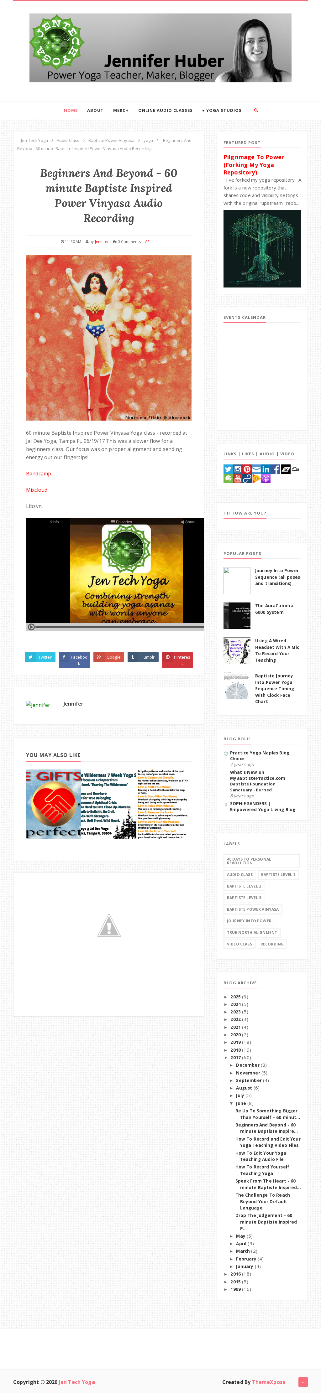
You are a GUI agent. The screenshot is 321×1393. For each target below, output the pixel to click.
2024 (236, 1004)
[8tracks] (247, 478)
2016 (236, 1274)
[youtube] (237, 478)
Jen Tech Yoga (77, 1382)
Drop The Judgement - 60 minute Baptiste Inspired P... (266, 1222)
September (249, 1080)
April (242, 1243)
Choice (237, 758)
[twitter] (228, 468)
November (248, 1073)
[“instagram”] (237, 468)
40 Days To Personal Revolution (249, 861)
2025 (236, 997)
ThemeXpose (269, 1382)
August (244, 1088)
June (241, 1103)
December (248, 1065)
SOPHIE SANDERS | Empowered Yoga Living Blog (262, 806)
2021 (236, 1027)
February (246, 1259)
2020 (236, 1035)
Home (71, 110)
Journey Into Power (249, 921)
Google (114, 657)
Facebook (79, 660)
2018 (236, 1050)
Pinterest (182, 660)
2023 (236, 1012)
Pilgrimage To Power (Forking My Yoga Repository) (254, 164)
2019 (236, 1042)
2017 (236, 1057)
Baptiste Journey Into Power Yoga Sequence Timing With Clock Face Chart (274, 688)
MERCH (121, 110)
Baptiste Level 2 (244, 886)
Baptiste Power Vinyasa (253, 909)
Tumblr (148, 657)
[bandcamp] (286, 468)
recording (272, 944)
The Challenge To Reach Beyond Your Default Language (262, 1201)
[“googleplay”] (256, 478)
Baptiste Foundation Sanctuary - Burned (253, 787)
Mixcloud (36, 489)
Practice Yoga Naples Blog (259, 753)
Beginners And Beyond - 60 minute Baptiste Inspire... (266, 1128)
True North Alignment (252, 932)
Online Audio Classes (165, 110)
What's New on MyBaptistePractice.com (258, 775)
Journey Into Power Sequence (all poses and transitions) (277, 577)
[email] (256, 468)
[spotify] (228, 478)
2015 (236, 1282)
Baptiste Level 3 (244, 897)
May (241, 1236)
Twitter (45, 657)
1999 (236, 1289)
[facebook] (275, 468)
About (95, 110)
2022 (236, 1019)
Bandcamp (38, 473)
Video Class (239, 944)
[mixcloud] (295, 468)
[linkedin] (266, 468)
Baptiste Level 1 (278, 874)
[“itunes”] (266, 478)
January (245, 1266)
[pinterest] (247, 468)
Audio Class (240, 874)
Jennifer (73, 703)
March (243, 1251)
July (240, 1095)
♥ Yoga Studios (222, 110)
